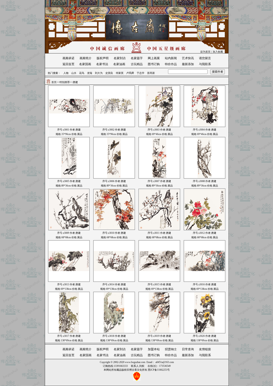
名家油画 (119, 64)
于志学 (140, 73)
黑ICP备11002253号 (159, 369)
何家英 (119, 73)
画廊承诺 (68, 58)
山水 (73, 73)
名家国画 (85, 64)
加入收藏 (218, 51)
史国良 (109, 73)
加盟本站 (154, 349)
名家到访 (120, 58)
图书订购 (154, 64)
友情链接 (205, 349)
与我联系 (205, 64)
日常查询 (188, 349)
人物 (65, 73)
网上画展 (154, 58)
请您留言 (205, 58)
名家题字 (137, 58)
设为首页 (205, 51)
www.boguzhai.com (135, 362)
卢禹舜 (130, 73)
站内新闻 (171, 58)
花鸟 (81, 73)
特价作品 (171, 64)
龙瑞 (89, 73)
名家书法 (102, 64)
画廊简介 (85, 58)
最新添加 (188, 64)
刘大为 (99, 73)
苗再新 (151, 73)
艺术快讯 (188, 58)
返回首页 (68, 64)
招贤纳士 (171, 349)
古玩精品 (137, 64)
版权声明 (103, 58)
